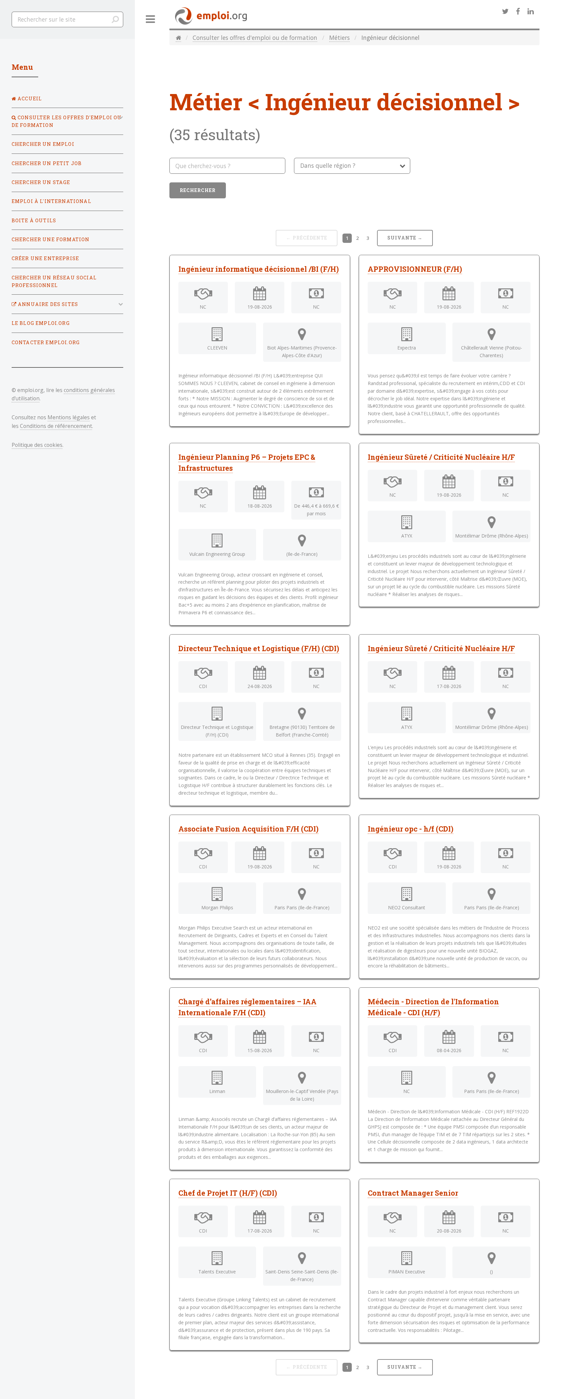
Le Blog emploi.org (41, 323)
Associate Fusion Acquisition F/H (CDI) (248, 829)
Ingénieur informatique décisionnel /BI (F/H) (258, 269)
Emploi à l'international (51, 201)
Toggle (150, 19)
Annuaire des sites (47, 304)
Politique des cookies (37, 445)
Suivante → (405, 238)
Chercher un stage (41, 182)
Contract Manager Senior (413, 1193)
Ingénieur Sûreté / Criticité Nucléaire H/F (441, 457)
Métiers (339, 38)
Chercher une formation (51, 239)
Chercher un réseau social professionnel (54, 281)
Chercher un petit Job (47, 163)
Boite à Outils (34, 220)
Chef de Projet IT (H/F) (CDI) (227, 1193)
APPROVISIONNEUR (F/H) (415, 269)
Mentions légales (69, 417)
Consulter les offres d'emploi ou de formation (255, 38)
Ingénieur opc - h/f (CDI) (410, 829)
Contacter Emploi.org (46, 342)
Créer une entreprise (45, 258)
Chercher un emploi (43, 144)
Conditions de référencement (56, 426)
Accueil (29, 98)
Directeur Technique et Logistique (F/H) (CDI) (258, 648)
